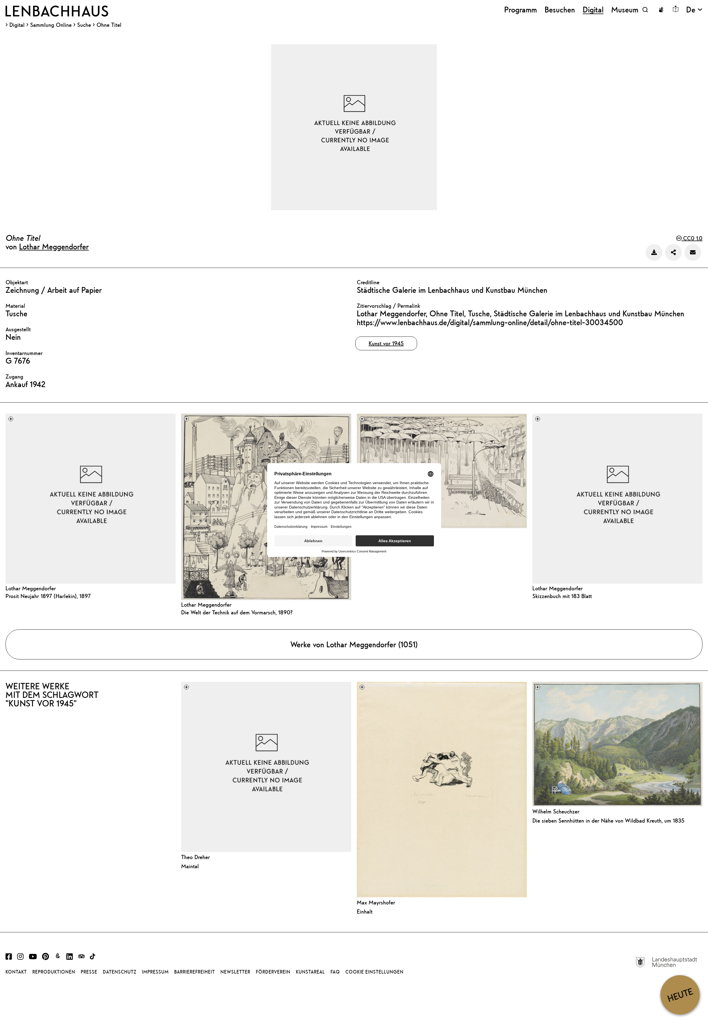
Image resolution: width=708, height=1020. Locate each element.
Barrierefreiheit (194, 971)
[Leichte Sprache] (675, 9)
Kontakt (16, 971)
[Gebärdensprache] (661, 10)
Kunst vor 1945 (386, 343)
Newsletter (235, 971)
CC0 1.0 (691, 238)
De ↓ (694, 10)
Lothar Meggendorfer (54, 246)
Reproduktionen (53, 971)
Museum (624, 10)
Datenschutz (119, 971)
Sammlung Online (51, 25)
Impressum (155, 971)
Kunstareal (310, 971)
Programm (520, 10)
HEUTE (680, 995)
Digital (17, 25)
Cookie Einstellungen (374, 971)
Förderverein (273, 971)
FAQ (335, 971)
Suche (84, 24)
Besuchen (560, 10)
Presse (89, 971)
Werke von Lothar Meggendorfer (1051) (354, 644)
